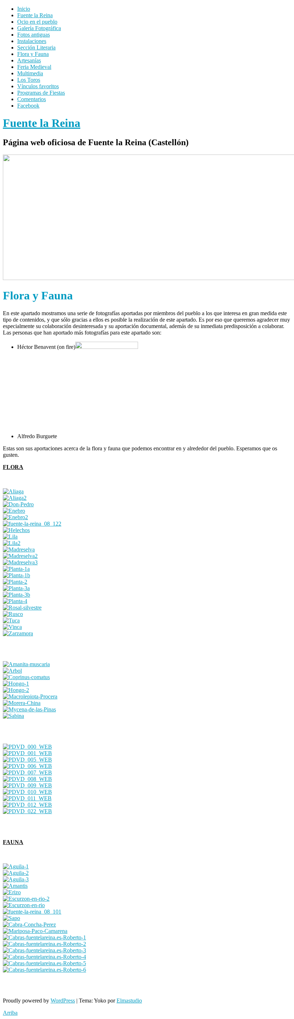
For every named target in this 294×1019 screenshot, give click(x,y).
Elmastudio (129, 1000)
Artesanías (29, 60)
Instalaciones (31, 41)
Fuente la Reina (35, 15)
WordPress (63, 1000)
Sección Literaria (36, 47)
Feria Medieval (34, 67)
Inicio (23, 9)
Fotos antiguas (33, 35)
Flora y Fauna (33, 54)
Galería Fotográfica (39, 28)
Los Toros (28, 80)
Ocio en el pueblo (37, 22)
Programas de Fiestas (41, 93)
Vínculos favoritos (38, 86)
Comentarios (31, 99)
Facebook (28, 106)
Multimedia (30, 73)
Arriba (10, 1013)
